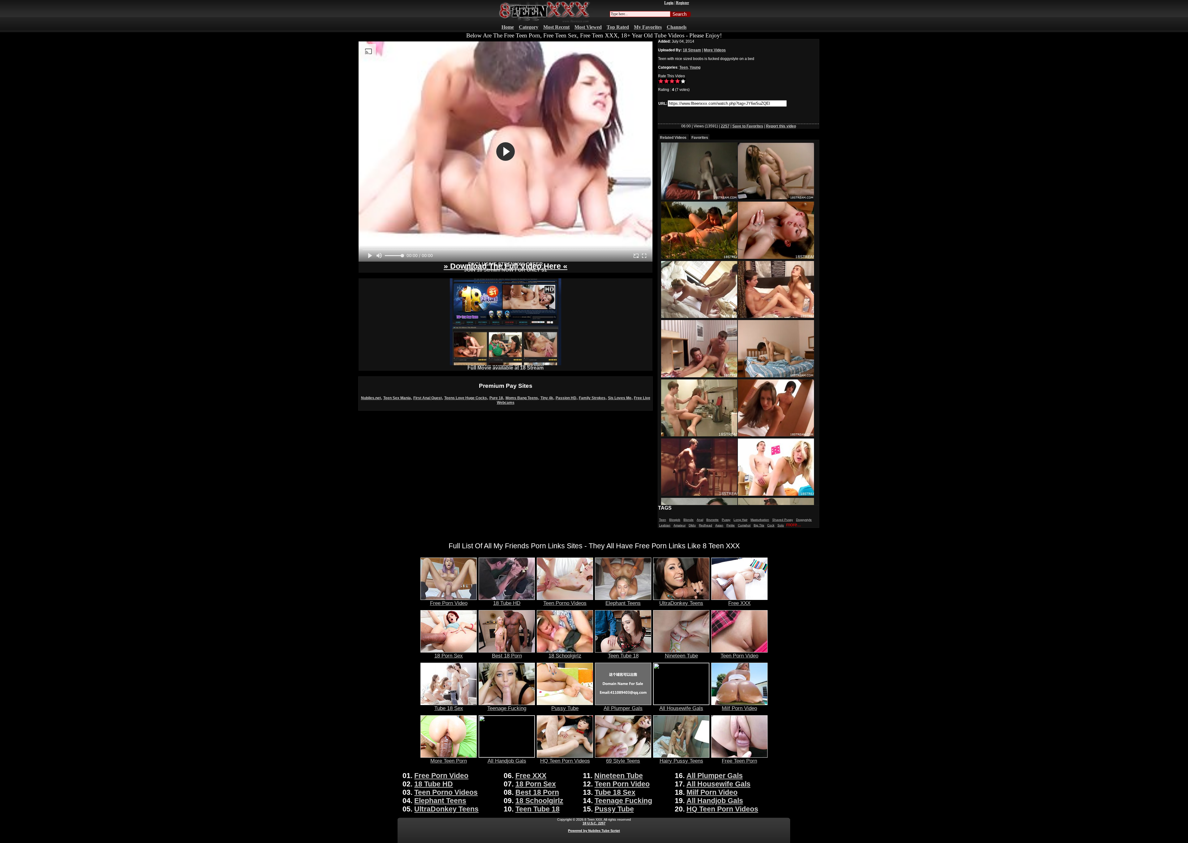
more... (793, 524)
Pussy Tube (565, 708)
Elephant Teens (623, 603)
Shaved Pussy (782, 519)
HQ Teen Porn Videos (565, 761)
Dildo (692, 525)
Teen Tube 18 (623, 656)
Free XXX (739, 603)
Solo (780, 525)
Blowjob (674, 519)
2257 (725, 126)
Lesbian (664, 525)
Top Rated (618, 27)
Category (528, 27)
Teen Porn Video (739, 656)
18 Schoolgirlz (565, 656)
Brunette (712, 519)
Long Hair (740, 519)
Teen (683, 67)
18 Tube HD (506, 603)
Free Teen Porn (739, 761)
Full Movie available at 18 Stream (505, 367)
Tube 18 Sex (448, 708)
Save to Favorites (747, 126)
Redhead (705, 525)
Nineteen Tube (681, 656)
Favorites (699, 137)
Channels (677, 27)
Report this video (781, 126)
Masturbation (760, 519)
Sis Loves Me (619, 398)
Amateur (680, 525)
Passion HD (566, 398)
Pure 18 (496, 398)
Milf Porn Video (739, 708)
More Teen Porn (448, 761)
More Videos (715, 50)
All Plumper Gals (623, 708)
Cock (770, 525)
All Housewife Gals (681, 708)
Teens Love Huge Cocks (465, 398)
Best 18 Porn (507, 656)
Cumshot (744, 525)
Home (507, 27)
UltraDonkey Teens (681, 603)
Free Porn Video (448, 603)
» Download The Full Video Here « (505, 266)
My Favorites (648, 27)
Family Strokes (592, 398)
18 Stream (692, 50)
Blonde (688, 519)
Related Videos (673, 137)
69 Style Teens (623, 761)
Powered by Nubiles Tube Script (594, 830)
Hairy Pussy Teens (681, 761)
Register (682, 3)
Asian (719, 525)
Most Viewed (588, 27)
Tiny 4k (546, 398)
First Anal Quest (427, 398)
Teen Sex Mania (397, 398)
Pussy (726, 519)
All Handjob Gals (507, 761)
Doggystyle (804, 519)
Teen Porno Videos (565, 603)
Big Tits (759, 525)
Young (695, 67)
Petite (730, 525)
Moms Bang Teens (522, 398)
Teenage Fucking (506, 708)
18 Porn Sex (448, 656)
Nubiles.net (371, 398)
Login (669, 3)
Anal (700, 519)
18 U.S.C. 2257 (594, 823)
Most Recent (556, 27)
